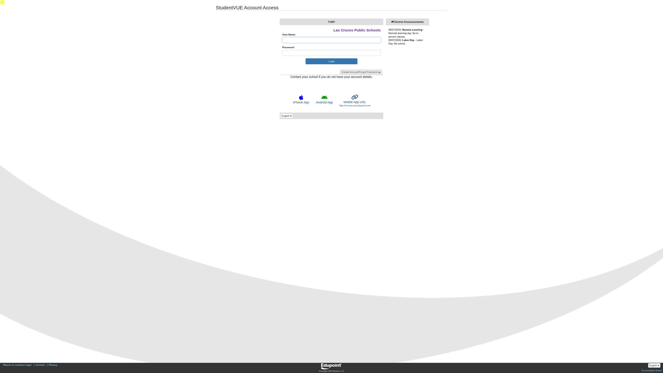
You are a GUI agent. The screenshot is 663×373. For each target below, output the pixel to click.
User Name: (289, 34)
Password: (288, 47)
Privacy (53, 365)
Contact (40, 365)
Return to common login (17, 365)
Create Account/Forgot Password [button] (360, 72)
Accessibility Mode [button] (652, 370)
